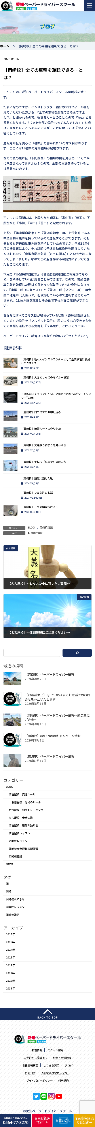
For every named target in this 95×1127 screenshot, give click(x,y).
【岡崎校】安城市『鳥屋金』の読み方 (43, 462)
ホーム (4, 46)
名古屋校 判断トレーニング (26, 810)
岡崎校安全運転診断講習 (23, 849)
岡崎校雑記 (46, 527)
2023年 (10, 958)
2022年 (10, 965)
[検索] (77, 653)
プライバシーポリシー (39, 1080)
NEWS (9, 864)
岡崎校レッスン (18, 841)
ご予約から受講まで (36, 1057)
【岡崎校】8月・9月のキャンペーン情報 (53, 736)
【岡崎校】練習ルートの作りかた (41, 429)
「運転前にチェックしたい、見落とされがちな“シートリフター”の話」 (56, 396)
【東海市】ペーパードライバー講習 (49, 756)
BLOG (31, 527)
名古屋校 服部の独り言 (23, 826)
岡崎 (8, 892)
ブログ (69, 1065)
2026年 (10, 934)
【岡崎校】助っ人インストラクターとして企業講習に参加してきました (55, 361)
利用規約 (63, 1080)
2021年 (10, 973)
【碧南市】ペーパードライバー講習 (49, 674)
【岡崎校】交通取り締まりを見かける (43, 445)
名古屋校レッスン (19, 833)
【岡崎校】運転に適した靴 (37, 478)
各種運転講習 (30, 1065)
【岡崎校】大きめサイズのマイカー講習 (45, 377)
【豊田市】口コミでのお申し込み (41, 412)
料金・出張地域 (62, 1057)
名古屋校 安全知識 (21, 818)
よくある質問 (51, 1065)
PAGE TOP (89, 1089)
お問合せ (30, 1073)
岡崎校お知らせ (15, 899)
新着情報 (37, 1050)
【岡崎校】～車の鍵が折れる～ (39, 507)
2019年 (10, 989)
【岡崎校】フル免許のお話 (37, 493)
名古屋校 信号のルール (26, 802)
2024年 (10, 950)
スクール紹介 (55, 1050)
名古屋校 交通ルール (22, 795)
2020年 (10, 981)
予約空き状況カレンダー (55, 1073)
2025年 (10, 942)
